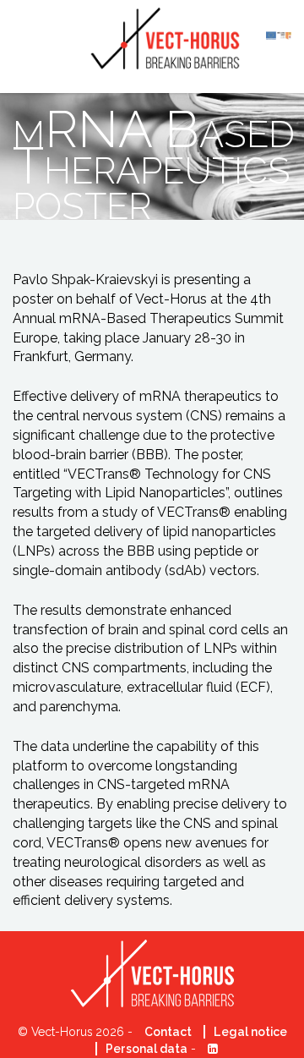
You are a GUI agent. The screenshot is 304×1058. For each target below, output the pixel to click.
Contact (168, 1032)
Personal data (146, 1048)
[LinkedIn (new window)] (208, 1048)
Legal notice (250, 1032)
